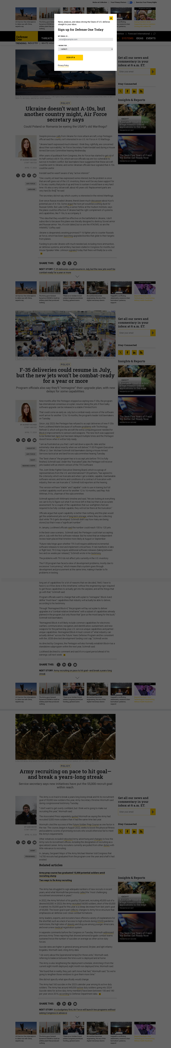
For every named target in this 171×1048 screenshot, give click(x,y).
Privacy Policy (63, 65)
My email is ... (63, 36)
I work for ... (63, 45)
